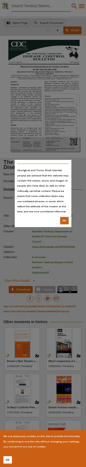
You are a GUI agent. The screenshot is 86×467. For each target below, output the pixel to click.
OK (64, 221)
